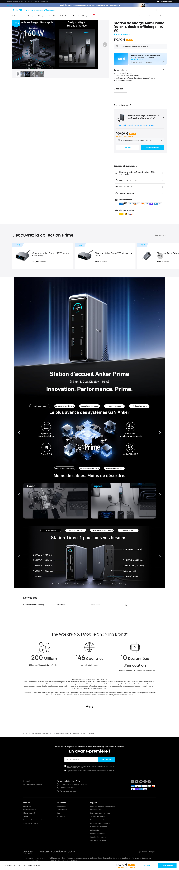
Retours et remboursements (100, 813)
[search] (156, 10)
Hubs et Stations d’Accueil (38, 733)
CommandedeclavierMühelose (102, 530)
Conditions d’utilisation (122, 858)
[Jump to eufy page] (71, 852)
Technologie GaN (40, 406)
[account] (161, 10)
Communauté (62, 810)
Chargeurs (27, 806)
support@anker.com (35, 784)
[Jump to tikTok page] (149, 781)
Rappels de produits (97, 834)
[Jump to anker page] (28, 852)
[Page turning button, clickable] (19, 432)
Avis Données (74, 860)
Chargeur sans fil (29, 813)
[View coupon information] (163, 62)
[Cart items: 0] (165, 10)
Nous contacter (95, 810)
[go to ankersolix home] (12, 5)
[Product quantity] (120, 95)
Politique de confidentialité (100, 823)
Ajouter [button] (128, 147)
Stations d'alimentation (31, 823)
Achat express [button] (152, 147)
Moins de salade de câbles (64, 468)
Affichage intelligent (139, 406)
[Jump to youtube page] (141, 781)
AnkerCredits (61, 806)
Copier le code (137, 59)
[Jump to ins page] (145, 781)
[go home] (37, 10)
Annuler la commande (98, 840)
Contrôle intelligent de (114, 468)
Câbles (25, 816)
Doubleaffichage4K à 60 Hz (89, 468)
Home (25, 733)
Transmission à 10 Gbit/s (89, 406)
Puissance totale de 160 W (64, 406)
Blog (58, 813)
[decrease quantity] (115, 95)
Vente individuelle (75, 530)
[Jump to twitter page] (136, 781)
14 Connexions (51, 530)
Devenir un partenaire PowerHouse (102, 806)
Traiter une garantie (97, 816)
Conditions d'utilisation (98, 827)
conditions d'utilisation (98, 766)
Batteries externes (29, 810)
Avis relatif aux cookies (59, 860)
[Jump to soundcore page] (58, 852)
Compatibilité (128, 530)
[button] (16, 44)
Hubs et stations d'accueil (32, 820)
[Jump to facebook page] (132, 781)
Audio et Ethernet (114, 406)
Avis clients (61, 820)
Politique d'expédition (98, 820)
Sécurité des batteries (98, 837)
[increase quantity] (125, 95)
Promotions (61, 816)
